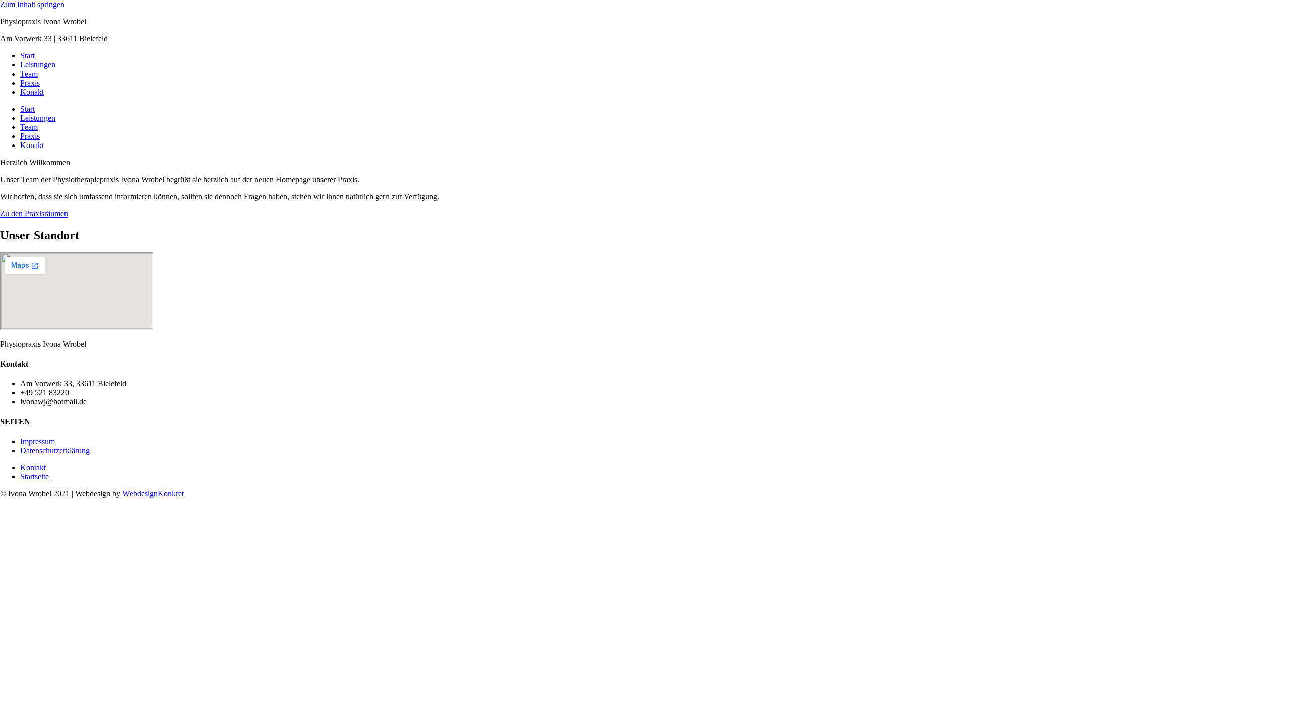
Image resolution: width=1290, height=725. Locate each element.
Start (27, 55)
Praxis (30, 83)
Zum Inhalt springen (32, 4)
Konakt (32, 92)
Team (29, 73)
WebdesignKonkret (153, 493)
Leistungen (37, 64)
